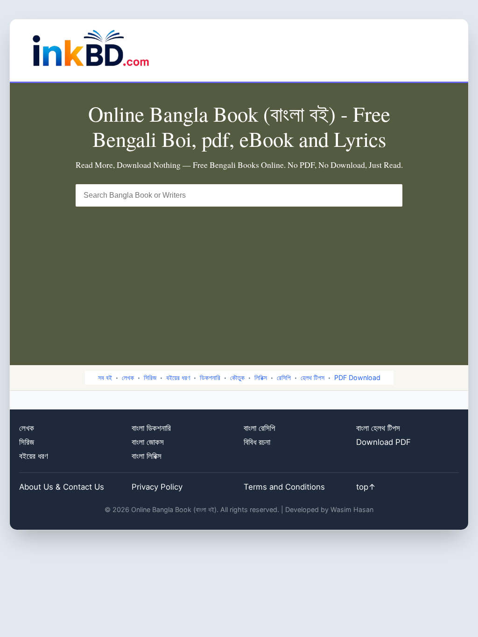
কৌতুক (237, 377)
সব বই (105, 377)
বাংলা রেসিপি (259, 428)
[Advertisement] (239, 276)
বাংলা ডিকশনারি (151, 428)
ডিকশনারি (210, 377)
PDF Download (357, 377)
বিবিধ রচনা (257, 442)
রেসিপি (284, 377)
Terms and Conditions (284, 487)
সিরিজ (150, 377)
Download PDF (383, 442)
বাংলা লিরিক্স (147, 456)
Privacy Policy (157, 487)
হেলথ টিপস (312, 377)
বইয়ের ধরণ (178, 377)
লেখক (128, 377)
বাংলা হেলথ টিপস (378, 428)
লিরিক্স (260, 377)
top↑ (366, 487)
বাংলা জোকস (148, 442)
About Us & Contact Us (61, 487)
